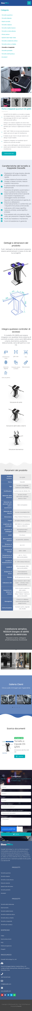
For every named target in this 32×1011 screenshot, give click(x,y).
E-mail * (3, 797)
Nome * (3, 784)
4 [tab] (18, 707)
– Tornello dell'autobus (8, 53)
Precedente (2, 699)
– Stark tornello (5, 21)
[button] (2, 80)
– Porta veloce (5, 34)
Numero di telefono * (7, 804)
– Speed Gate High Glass (8, 37)
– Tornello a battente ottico (9, 40)
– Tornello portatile (6, 50)
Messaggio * (4, 816)
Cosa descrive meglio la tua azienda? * (12, 810)
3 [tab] (16, 707)
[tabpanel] (8, 699)
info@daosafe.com (6, 984)
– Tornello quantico (7, 15)
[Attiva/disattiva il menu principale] (29, 3)
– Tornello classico (6, 24)
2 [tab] (14, 707)
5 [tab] (19, 707)
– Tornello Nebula (6, 18)
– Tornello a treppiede (8, 47)
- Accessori (4, 57)
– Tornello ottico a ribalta (8, 44)
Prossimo (30, 699)
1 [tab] (12, 707)
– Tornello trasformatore (8, 28)
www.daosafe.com (6, 991)
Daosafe (19, 1006)
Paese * (3, 790)
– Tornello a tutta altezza (8, 31)
